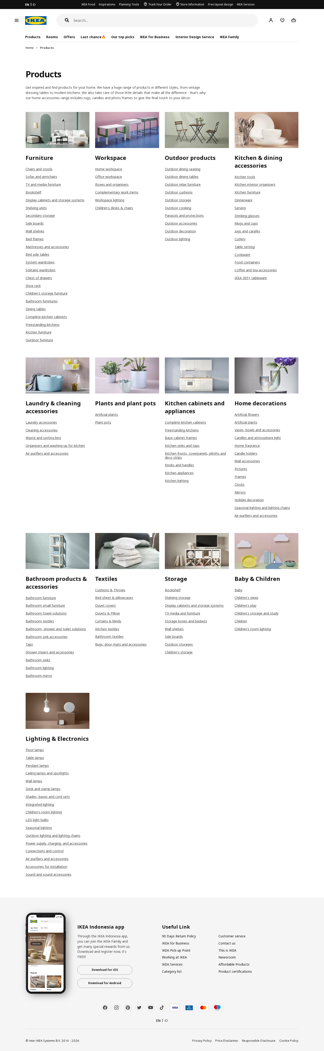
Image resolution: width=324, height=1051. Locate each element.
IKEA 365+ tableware (251, 278)
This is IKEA (227, 950)
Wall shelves (35, 231)
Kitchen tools (245, 177)
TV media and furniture (182, 613)
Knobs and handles (179, 465)
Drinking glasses (247, 215)
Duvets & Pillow (107, 613)
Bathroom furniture (41, 598)
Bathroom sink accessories (47, 636)
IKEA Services (246, 4)
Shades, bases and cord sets (48, 796)
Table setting (245, 247)
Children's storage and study (256, 613)
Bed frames (35, 239)
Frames (240, 476)
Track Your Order (159, 4)
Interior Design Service (195, 37)
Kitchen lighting (177, 480)
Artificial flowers (247, 414)
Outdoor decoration (180, 231)
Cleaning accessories (42, 430)
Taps (29, 644)
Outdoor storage (178, 200)
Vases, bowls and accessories (257, 430)
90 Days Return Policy (179, 936)
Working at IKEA (174, 957)
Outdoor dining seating (182, 169)
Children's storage (179, 652)
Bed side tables (37, 254)
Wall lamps (34, 781)
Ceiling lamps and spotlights (47, 773)
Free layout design (220, 4)
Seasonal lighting (39, 827)
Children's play (245, 605)
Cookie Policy (289, 1040)
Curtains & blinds (108, 621)
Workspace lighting (109, 200)
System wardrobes (40, 262)
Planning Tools (129, 4)
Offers (69, 37)
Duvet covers (105, 605)
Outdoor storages (179, 644)
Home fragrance (247, 445)
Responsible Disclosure (259, 1040)
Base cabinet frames (181, 437)
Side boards (35, 223)
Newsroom (227, 957)
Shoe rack (33, 285)
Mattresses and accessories (47, 247)
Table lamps (35, 757)
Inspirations (107, 4)
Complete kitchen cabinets (46, 317)
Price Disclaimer (226, 1040)
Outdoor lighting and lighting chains (53, 835)
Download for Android (104, 983)
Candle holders (246, 453)
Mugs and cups (246, 223)
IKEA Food (88, 4)
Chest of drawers (39, 278)
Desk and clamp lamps (43, 789)
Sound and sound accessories (48, 874)
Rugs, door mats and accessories (121, 644)
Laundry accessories (41, 422)
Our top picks (122, 37)
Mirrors (240, 492)
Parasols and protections (184, 215)
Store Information (192, 4)
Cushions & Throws (110, 590)
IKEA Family (229, 37)
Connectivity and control (45, 851)
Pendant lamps (37, 765)
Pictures (241, 469)
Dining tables (36, 309)
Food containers (247, 262)
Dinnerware (243, 200)
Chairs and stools (39, 169)
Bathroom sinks (38, 660)
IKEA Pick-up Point (176, 950)
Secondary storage (40, 215)
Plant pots (103, 422)
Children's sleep (246, 597)
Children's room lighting (253, 629)
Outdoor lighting (177, 239)
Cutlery (240, 239)
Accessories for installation (46, 866)
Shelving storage (177, 597)
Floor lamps (35, 750)
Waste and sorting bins (43, 437)
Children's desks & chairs (114, 208)
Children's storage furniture (47, 293)
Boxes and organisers (112, 184)
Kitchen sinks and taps (182, 445)
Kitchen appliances (179, 473)
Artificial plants (106, 414)
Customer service (231, 936)
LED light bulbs (37, 820)
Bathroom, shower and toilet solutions (56, 629)
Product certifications (235, 971)
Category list (172, 971)
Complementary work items (116, 192)
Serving (240, 208)
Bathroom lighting (40, 668)
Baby (238, 590)
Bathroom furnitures (42, 301)
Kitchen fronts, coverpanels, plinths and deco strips (195, 455)
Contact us (227, 943)
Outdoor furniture (39, 340)
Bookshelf (33, 192)
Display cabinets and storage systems (55, 200)
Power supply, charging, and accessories (57, 843)
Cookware (242, 254)
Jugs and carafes (247, 231)
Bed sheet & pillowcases (114, 597)
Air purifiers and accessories (47, 453)
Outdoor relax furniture (183, 184)
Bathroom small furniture (45, 605)
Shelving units (36, 208)
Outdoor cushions (179, 192)
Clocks (240, 484)
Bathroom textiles (40, 621)
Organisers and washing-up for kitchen (55, 445)
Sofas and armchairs (41, 176)
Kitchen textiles (107, 629)
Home (30, 48)
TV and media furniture (43, 184)
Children (241, 621)
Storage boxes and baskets (186, 621)
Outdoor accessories (181, 223)
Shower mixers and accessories (50, 652)
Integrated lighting (40, 804)
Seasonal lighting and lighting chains (262, 507)
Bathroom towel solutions (46, 613)
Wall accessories (247, 461)
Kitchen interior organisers (255, 184)
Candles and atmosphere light (258, 437)
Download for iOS (105, 970)
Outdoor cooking (178, 208)
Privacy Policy (202, 1040)
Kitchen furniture (38, 332)
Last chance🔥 (93, 37)
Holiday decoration (249, 500)
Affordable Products (234, 964)
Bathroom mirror (39, 675)
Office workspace (108, 176)
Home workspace (108, 169)
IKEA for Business (155, 37)
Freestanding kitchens (43, 324)
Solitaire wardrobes (41, 270)
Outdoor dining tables (182, 176)
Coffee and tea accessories (256, 270)
